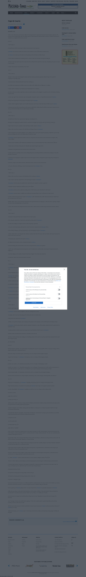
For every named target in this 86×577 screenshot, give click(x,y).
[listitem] (43, 287)
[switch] (58, 290)
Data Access (43, 307)
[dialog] (43, 288)
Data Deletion (36, 307)
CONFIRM (34, 302)
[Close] (65, 270)
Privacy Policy (50, 307)
